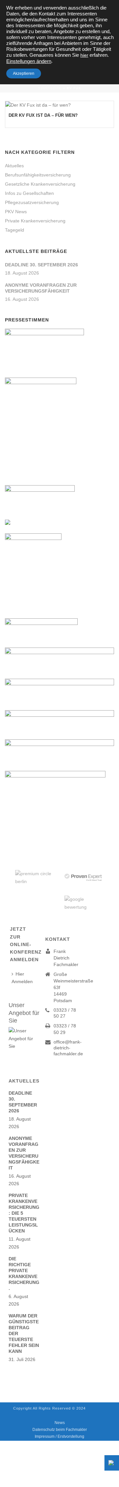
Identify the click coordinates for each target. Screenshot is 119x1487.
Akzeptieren (23, 73)
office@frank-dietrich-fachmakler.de (68, 1047)
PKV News (16, 211)
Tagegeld (14, 230)
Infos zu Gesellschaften (29, 193)
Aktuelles (14, 165)
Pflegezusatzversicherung (32, 202)
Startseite (50, 88)
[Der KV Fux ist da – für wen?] (59, 105)
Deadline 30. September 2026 (41, 264)
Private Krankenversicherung (35, 220)
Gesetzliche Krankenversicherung (40, 184)
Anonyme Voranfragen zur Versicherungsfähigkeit (41, 288)
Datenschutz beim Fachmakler (59, 1429)
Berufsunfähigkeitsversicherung (38, 174)
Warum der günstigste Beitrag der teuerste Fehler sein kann (24, 1333)
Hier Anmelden (22, 977)
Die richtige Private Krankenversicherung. (24, 1273)
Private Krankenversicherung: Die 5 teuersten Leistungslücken (24, 1213)
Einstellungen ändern (28, 61)
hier (84, 55)
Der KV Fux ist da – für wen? (43, 115)
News (60, 1422)
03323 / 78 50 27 (65, 1013)
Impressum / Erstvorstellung (59, 1436)
